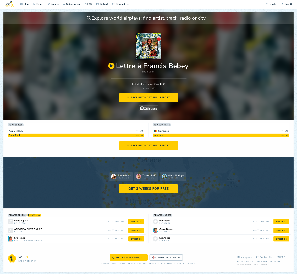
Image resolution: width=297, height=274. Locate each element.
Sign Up (288, 4)
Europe (105, 264)
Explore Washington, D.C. (130, 257)
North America (127, 264)
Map (26, 4)
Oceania (191, 264)
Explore (54, 4)
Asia (114, 264)
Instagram (246, 257)
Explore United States (167, 257)
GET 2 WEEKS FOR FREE (148, 188)
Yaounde (158, 135)
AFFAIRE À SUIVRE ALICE (28, 229)
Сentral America (147, 264)
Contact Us (122, 4)
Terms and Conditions (267, 261)
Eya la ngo (19, 238)
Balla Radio (15, 135)
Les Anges (19, 232)
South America (166, 264)
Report (39, 4)
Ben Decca (20, 223)
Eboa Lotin (148, 71)
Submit (104, 4)
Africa (180, 264)
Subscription (73, 4)
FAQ (89, 4)
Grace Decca (35, 240)
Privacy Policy (245, 261)
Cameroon (163, 131)
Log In (272, 4)
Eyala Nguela (21, 221)
